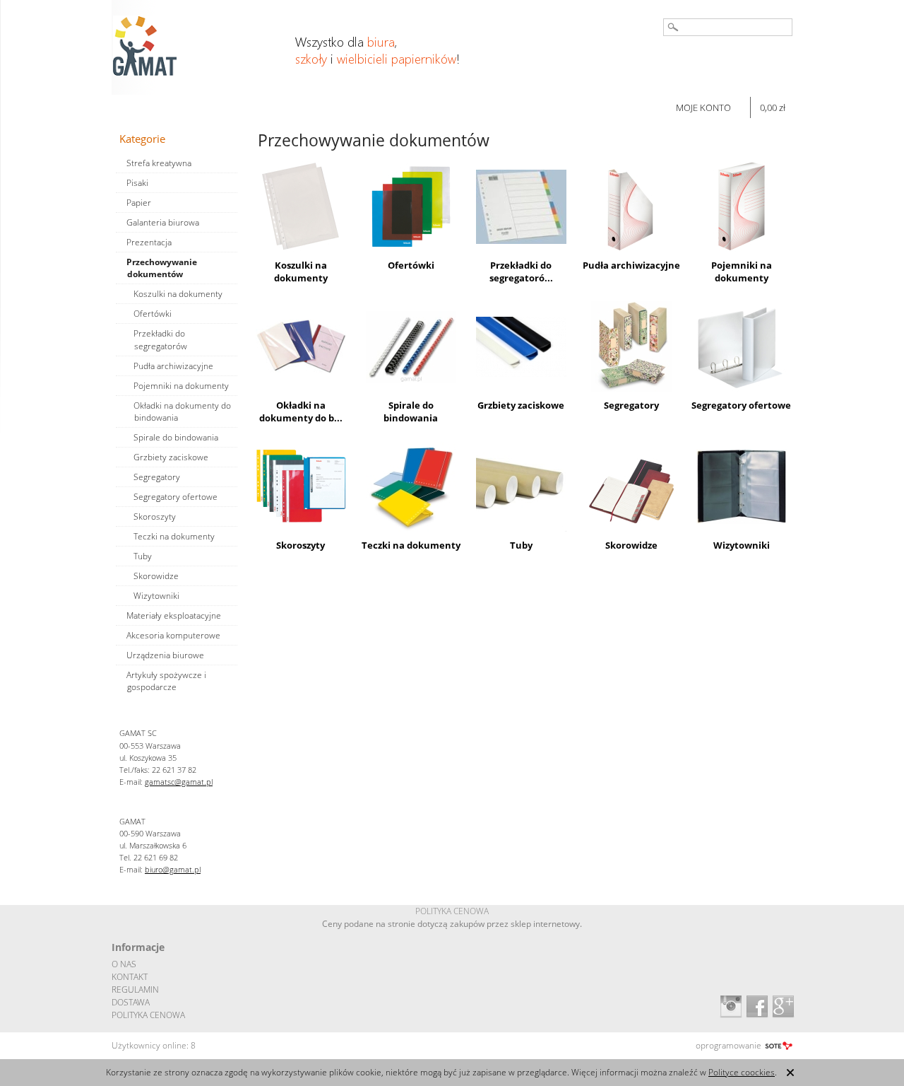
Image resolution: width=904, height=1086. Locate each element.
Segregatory (631, 405)
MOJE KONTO (703, 107)
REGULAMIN (135, 989)
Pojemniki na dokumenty (741, 271)
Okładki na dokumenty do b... (301, 411)
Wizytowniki (741, 545)
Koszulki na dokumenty (301, 271)
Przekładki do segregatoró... (521, 271)
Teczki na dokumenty (411, 545)
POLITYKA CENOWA (148, 1015)
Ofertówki (411, 265)
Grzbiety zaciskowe (520, 405)
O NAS (124, 964)
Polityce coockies (741, 1072)
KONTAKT (130, 977)
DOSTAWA (131, 1002)
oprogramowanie (728, 1045)
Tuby (521, 545)
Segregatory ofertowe (741, 405)
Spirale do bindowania (410, 411)
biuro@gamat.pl (173, 869)
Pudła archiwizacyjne (631, 265)
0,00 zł (772, 107)
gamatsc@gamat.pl (179, 781)
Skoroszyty (300, 545)
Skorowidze (631, 545)
